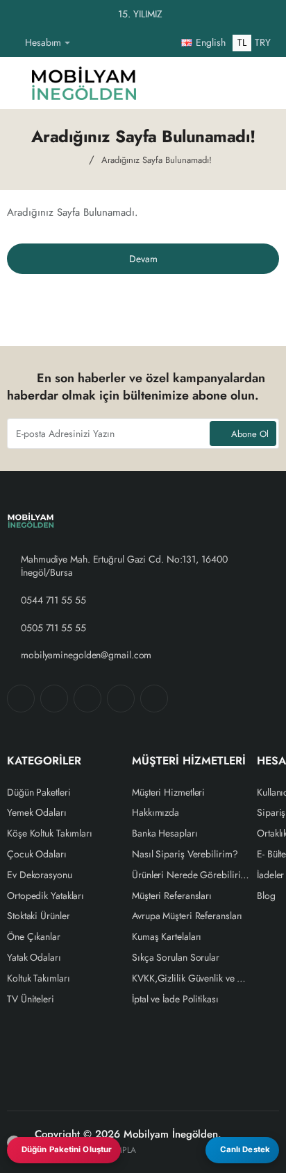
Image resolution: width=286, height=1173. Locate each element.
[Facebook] (21, 698)
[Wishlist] (158, 83)
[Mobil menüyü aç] (17, 83)
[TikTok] (121, 698)
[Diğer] (86, 43)
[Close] (272, 14)
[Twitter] (87, 698)
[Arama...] (225, 83)
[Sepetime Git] (258, 83)
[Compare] (191, 83)
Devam (143, 259)
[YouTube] (154, 698)
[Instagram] (54, 698)
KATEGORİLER (44, 761)
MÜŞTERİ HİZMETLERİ (189, 761)
